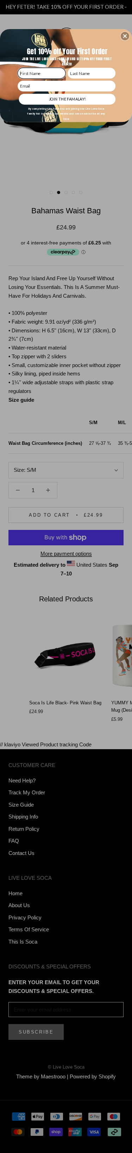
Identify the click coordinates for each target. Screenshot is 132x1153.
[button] (125, 36)
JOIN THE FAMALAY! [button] (67, 98)
